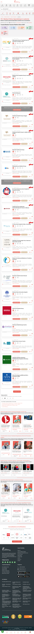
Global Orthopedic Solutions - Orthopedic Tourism (16, 607)
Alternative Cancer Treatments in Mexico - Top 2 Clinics (16, 493)
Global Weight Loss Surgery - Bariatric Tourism (17, 601)
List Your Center (20, 554)
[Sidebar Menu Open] (1, 2)
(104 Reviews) (29, 519)
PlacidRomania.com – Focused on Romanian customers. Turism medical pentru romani (27, 587)
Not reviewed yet (4, 139)
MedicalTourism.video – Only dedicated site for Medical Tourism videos (16, 599)
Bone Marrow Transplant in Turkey (28, 451)
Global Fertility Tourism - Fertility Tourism (27, 601)
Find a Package (4, 568)
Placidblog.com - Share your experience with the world (27, 591)
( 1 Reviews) (7, 247)
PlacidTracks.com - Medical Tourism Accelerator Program (16, 587)
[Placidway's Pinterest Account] (10, 562)
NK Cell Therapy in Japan (5, 449)
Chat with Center (15, 51)
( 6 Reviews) (7, 173)
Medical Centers (6, 16)
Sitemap (19, 560)
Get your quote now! (17, 109)
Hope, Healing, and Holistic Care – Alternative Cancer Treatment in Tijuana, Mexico (17, 471)
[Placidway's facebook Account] (3, 562)
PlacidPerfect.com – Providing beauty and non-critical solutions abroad (16, 595)
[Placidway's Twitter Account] (5, 562)
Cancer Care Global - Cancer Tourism (6, 607)
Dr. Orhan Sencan (18, 22)
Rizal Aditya (30, 22)
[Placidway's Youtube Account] (7, 562)
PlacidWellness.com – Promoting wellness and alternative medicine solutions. (6, 595)
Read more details (15, 66)
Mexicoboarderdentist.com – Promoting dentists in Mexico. (6, 599)
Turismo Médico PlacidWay (16, 584)
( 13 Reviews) (7, 100)
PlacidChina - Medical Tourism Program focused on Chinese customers (6, 591)
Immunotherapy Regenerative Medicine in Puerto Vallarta (11, 404)
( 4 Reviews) (7, 82)
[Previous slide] (2, 424)
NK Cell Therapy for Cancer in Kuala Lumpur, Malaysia (16, 451)
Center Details (23, 51)
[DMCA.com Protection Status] (20, 617)
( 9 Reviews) (7, 299)
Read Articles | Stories (5, 573)
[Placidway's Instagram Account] (12, 562)
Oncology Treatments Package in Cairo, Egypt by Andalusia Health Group (28, 426)
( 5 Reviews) (7, 47)
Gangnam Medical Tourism (6, 586)
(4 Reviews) (17, 519)
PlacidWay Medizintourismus (6, 581)
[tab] (9, 458)
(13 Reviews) (6, 519)
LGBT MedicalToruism (26, 604)
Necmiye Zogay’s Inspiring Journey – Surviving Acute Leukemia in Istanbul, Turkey (27, 471)
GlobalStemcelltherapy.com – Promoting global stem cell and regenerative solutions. (6, 602)
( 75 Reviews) (7, 196)
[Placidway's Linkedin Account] (15, 562)
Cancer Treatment (13, 16)
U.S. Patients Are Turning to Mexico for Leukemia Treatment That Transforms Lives (5, 493)
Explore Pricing (4, 569)
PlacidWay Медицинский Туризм (16, 582)
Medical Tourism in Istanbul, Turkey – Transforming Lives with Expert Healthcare (5, 471)
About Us (19, 550)
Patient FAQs (20, 555)
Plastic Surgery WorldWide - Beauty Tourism (27, 598)
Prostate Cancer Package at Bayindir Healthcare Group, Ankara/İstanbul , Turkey (5, 426)
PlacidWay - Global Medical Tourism (6, 584)
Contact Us (19, 559)
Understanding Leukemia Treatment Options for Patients (27, 493)
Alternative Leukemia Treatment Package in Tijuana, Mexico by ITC (16, 426)
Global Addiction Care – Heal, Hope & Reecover (16, 604)
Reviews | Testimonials (5, 570)
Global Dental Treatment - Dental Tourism (6, 604)
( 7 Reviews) (7, 231)
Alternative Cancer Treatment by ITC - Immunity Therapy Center (12, 403)
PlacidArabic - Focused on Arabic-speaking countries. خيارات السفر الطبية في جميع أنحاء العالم (27, 595)
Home (2, 16)
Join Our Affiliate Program (22, 551)
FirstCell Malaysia (5, 406)
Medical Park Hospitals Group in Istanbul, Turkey (9, 405)
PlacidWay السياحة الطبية (26, 584)
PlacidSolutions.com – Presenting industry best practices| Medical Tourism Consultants (16, 591)
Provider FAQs (20, 556)
